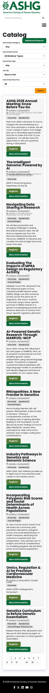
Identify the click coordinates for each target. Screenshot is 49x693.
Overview (11, 118)
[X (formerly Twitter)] (18, 687)
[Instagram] (31, 687)
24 (27, 662)
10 (17, 662)
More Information (18, 154)
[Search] (43, 18)
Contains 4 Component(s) (19, 580)
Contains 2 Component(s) (19, 171)
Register (13, 148)
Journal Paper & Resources (19, 627)
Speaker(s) (24, 118)
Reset (41, 90)
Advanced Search (34, 40)
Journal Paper (14, 221)
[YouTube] (27, 687)
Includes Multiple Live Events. (20, 174)
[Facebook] (14, 687)
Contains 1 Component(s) (19, 110)
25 (32, 662)
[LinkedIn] (22, 687)
